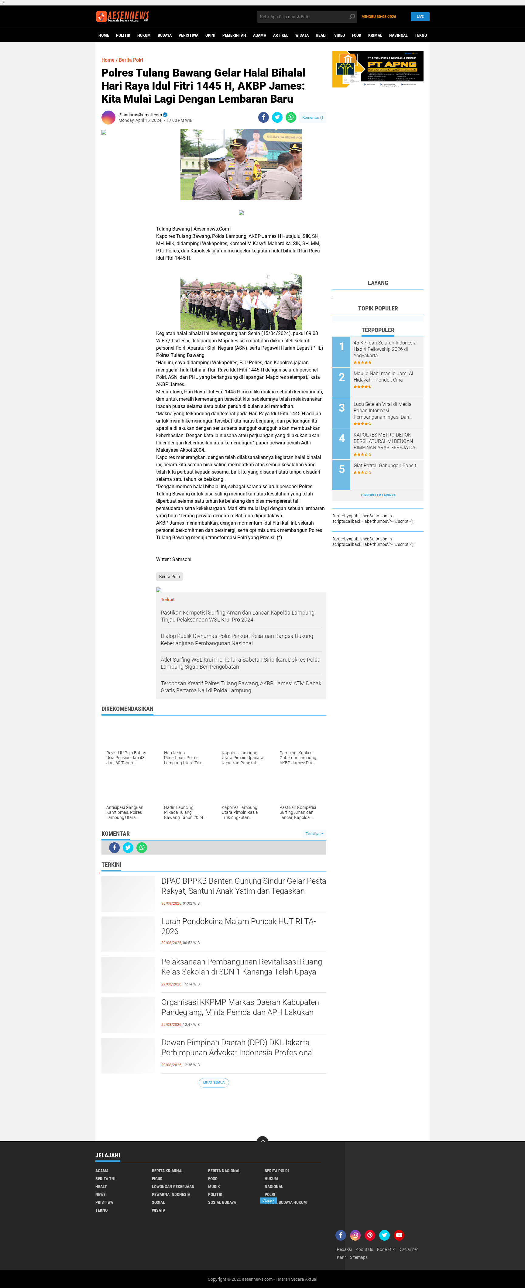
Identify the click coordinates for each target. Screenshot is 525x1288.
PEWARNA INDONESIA (171, 1194)
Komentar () (312, 117)
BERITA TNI (105, 1178)
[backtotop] (262, 1142)
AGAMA (259, 35)
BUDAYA (165, 35)
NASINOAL (398, 35)
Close (268, 1200)
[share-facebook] (263, 117)
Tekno (421, 35)
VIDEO (339, 35)
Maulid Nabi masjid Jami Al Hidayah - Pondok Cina (383, 377)
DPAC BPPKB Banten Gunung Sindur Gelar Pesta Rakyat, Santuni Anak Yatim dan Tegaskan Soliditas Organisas (243, 891)
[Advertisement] (213, 1111)
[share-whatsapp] (291, 117)
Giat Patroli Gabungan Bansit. (385, 465)
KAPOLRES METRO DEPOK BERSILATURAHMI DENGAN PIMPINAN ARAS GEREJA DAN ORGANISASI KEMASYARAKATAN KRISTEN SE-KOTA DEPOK (386, 441)
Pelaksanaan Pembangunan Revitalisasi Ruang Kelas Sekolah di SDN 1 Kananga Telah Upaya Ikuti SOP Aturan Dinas (241, 972)
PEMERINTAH (234, 35)
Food (356, 35)
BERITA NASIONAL (224, 1170)
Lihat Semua (214, 1082)
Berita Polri (131, 60)
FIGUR (157, 1178)
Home (103, 35)
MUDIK (214, 1186)
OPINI (210, 35)
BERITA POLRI (277, 1170)
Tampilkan (313, 834)
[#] (378, 69)
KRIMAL (375, 35)
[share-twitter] (277, 117)
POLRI (270, 1194)
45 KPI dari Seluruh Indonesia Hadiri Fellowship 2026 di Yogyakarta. (385, 349)
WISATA (302, 35)
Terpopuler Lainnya (378, 495)
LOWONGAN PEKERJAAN (173, 1186)
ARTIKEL (280, 35)
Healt (321, 35)
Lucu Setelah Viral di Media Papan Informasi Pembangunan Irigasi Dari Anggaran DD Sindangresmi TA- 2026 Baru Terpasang (383, 410)
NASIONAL (274, 1186)
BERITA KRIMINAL (168, 1170)
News (100, 1194)
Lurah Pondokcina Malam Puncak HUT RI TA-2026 (238, 926)
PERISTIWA (188, 35)
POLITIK (123, 35)
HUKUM (144, 35)
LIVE (420, 17)
